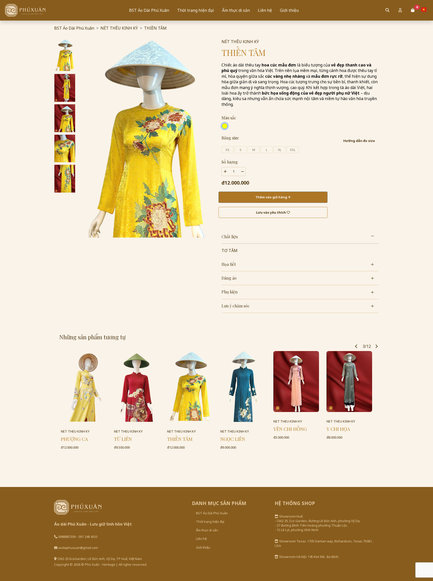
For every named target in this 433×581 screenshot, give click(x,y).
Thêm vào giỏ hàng (271, 197)
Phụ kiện (230, 291)
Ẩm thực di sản (236, 10)
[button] (412, 10)
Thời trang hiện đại (195, 10)
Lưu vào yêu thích (271, 212)
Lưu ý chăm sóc (236, 305)
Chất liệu (230, 236)
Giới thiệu (289, 10)
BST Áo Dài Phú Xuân (149, 10)
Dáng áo (229, 278)
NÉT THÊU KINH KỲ (119, 28)
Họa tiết (229, 264)
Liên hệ (265, 10)
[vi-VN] (425, 9)
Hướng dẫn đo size (359, 140)
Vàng (225, 126)
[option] (64, 55)
